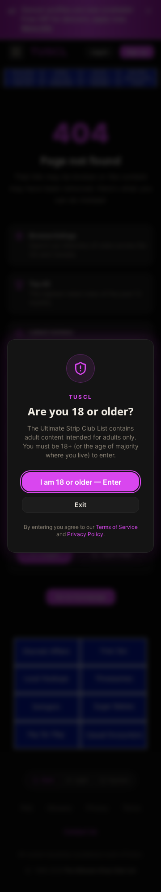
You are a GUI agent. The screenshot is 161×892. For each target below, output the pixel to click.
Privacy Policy (85, 534)
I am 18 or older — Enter (80, 482)
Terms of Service (117, 527)
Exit (80, 504)
